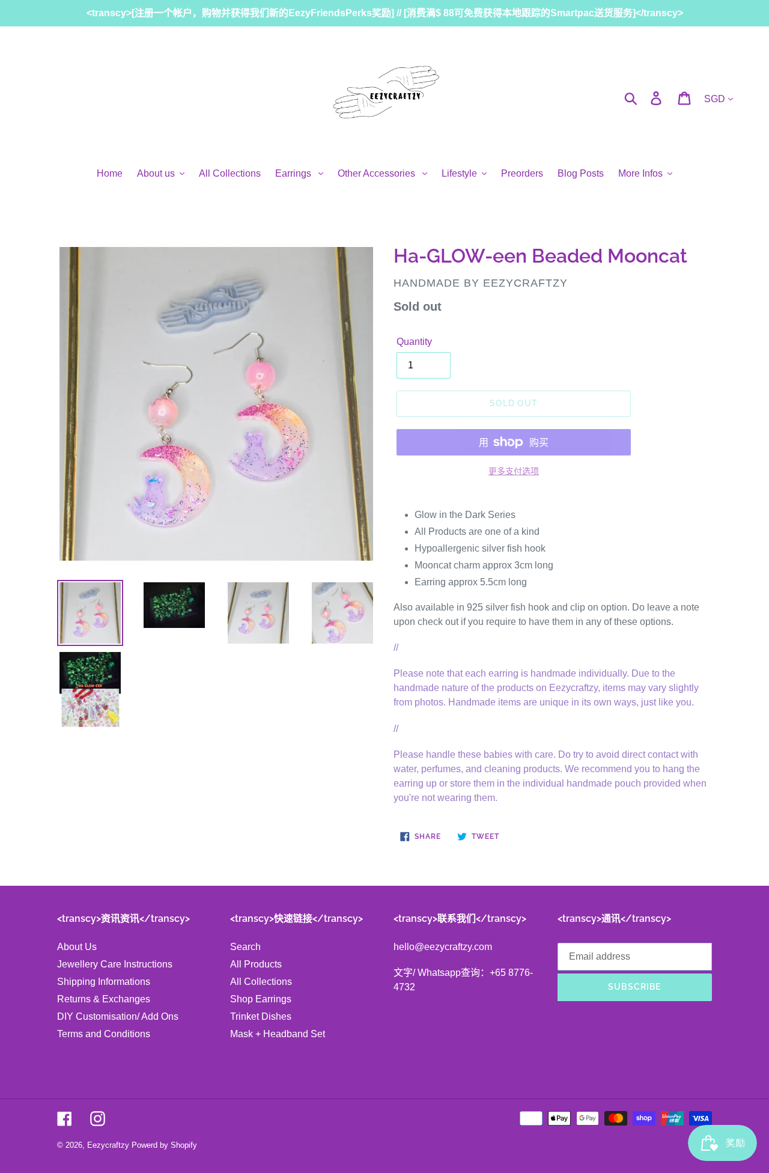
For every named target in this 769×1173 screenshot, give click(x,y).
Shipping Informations (103, 981)
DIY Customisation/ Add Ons (117, 1016)
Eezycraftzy (108, 1145)
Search (245, 947)
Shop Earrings (260, 999)
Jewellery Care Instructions (114, 964)
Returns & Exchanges (103, 999)
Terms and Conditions (103, 1034)
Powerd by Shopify (164, 1145)
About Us (77, 947)
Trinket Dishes (260, 1016)
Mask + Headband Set (277, 1034)
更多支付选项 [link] (513, 471)
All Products (256, 964)
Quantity (414, 342)
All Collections (261, 981)
